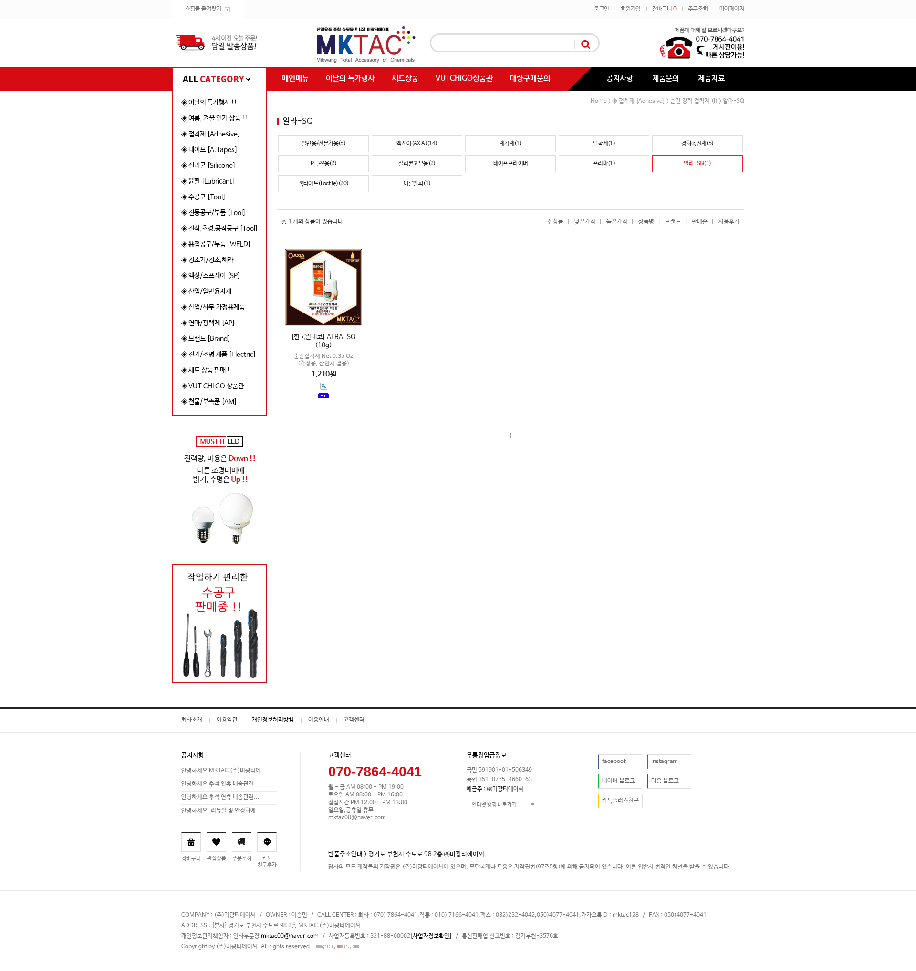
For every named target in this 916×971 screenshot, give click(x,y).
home (599, 101)
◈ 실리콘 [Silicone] (208, 165)
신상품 (555, 222)
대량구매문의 (530, 78)
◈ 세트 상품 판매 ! (205, 370)
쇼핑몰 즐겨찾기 (203, 9)
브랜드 (673, 222)
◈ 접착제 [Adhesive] (210, 134)
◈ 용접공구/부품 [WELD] (216, 244)
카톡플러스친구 (620, 800)
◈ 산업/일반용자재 (206, 291)
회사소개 (191, 720)
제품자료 (711, 78)
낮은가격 (584, 222)
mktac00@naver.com (290, 936)
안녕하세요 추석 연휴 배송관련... (220, 784)
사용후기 (728, 222)
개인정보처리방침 (273, 720)
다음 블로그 (665, 781)
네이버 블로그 (618, 781)
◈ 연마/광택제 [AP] (208, 323)
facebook (614, 761)
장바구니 (664, 9)
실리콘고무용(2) (417, 163)
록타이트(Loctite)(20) (324, 183)
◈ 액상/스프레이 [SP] (210, 276)
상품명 (646, 222)
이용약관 (227, 720)
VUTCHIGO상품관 (464, 78)
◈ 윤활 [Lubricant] (208, 181)
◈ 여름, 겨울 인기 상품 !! (214, 118)
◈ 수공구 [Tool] (203, 197)
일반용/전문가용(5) (323, 143)
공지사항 (619, 78)
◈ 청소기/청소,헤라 (207, 260)
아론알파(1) (417, 183)
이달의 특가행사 (350, 78)
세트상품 (405, 78)
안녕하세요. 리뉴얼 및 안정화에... (221, 810)
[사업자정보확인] (431, 936)
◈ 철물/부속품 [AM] (209, 402)
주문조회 (698, 9)
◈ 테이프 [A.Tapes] (209, 150)
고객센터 (354, 720)
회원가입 (631, 9)
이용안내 (318, 720)
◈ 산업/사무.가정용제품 (213, 307)
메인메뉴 (295, 78)
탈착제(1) (604, 143)
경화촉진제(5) (697, 143)
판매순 (700, 222)
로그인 (601, 9)
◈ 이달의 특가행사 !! (209, 102)
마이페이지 (732, 9)
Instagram (664, 761)
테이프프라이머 (510, 163)
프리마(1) (604, 163)
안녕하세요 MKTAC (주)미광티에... (224, 770)
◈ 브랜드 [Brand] (205, 339)
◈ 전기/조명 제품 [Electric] (218, 354)
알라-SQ (733, 101)
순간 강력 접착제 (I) (694, 101)
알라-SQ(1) (697, 163)
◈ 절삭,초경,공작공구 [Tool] (219, 228)
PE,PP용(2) (324, 163)
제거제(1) (510, 143)
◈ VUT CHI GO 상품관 (212, 386)
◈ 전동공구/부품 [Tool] (213, 213)
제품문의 (665, 78)
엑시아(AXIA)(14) (416, 143)
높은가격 (616, 222)
